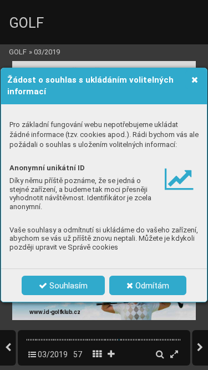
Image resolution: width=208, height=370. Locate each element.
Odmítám (151, 286)
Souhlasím (67, 286)
